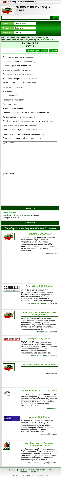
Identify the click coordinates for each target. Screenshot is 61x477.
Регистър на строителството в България (22, 2)
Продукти (44, 303)
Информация (33, 51)
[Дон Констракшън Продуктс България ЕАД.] (11, 446)
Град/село (7, 32)
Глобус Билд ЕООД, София (39, 286)
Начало (12, 470)
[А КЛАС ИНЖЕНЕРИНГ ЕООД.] (11, 394)
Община (6, 28)
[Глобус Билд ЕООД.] (11, 288)
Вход (22, 470)
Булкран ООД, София (39, 417)
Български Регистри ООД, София (39, 364)
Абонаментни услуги (36, 470)
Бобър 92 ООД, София (39, 338)
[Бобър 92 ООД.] (11, 339)
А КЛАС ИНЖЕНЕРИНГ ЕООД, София (39, 391)
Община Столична (22, 215)
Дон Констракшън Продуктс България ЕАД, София (39, 444)
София (10, 215)
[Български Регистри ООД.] (11, 367)
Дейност (53, 332)
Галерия (53, 51)
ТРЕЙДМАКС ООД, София (39, 234)
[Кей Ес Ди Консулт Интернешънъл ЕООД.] (11, 315)
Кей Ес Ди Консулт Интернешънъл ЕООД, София (39, 313)
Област (6, 23)
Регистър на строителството (36, 475)
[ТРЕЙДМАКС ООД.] (11, 237)
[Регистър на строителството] (7, 10)
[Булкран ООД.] (11, 418)
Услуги (44, 51)
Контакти (53, 434)
